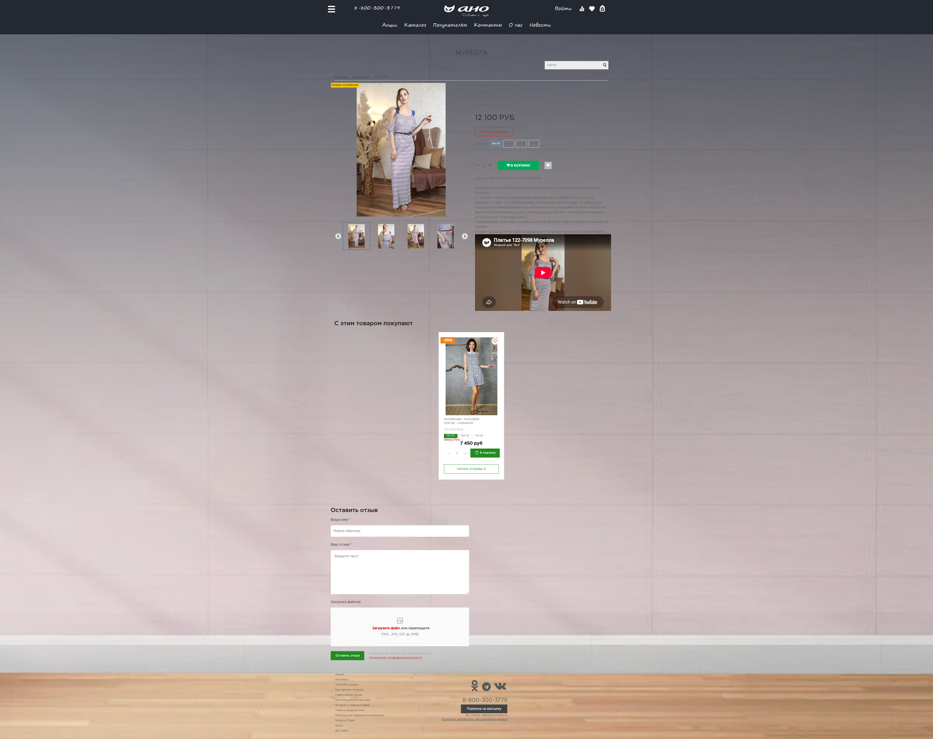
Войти (564, 8)
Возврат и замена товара (352, 705)
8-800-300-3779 (377, 8)
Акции (389, 25)
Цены (339, 725)
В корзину (520, 165)
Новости (540, 25)
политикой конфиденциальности (395, 658)
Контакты (488, 25)
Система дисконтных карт (353, 700)
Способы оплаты (346, 685)
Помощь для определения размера (359, 715)
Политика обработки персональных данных (474, 719)
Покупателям (450, 25)
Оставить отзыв (348, 655)
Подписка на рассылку (484, 708)
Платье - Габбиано (458, 423)
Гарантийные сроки (348, 695)
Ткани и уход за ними (349, 710)
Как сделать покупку (349, 690)
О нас (516, 25)
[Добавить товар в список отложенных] (548, 165)
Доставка (341, 731)
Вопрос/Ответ (345, 720)
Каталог (415, 25)
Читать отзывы (471, 469)
